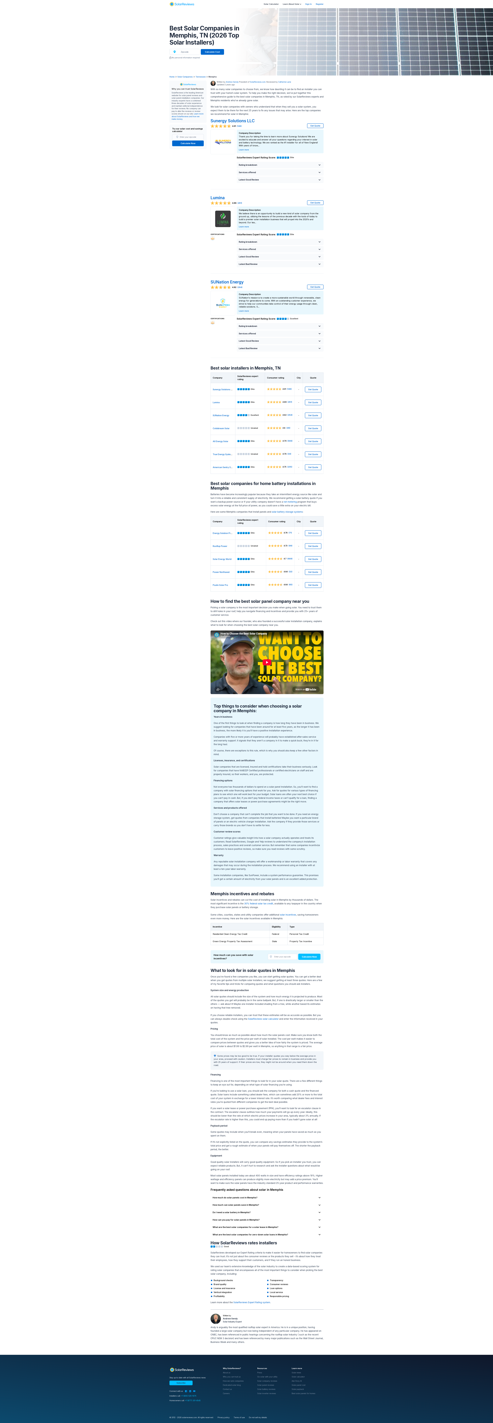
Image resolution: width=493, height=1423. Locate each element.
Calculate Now (188, 143)
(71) (290, 533)
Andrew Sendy (232, 82)
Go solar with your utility (267, 1377)
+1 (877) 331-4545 (193, 1400)
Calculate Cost (212, 52)
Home (172, 77)
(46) (288, 428)
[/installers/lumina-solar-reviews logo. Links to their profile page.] (223, 219)
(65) (290, 585)
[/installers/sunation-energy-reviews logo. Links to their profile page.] (223, 303)
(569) (289, 441)
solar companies (185, 77)
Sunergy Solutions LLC (233, 120)
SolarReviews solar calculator (263, 1019)
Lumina (218, 197)
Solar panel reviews (265, 1385)
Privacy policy (224, 1417)
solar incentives (288, 914)
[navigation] (181, 4)
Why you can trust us (232, 1377)
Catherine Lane (284, 82)
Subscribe (181, 1383)
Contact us (227, 1389)
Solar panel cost (298, 1385)
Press (259, 1372)
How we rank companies (233, 1381)
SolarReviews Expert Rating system (251, 1302)
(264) (239, 287)
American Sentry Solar (223, 467)
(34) (289, 454)
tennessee (201, 77)
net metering (290, 502)
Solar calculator (298, 1377)
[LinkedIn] (190, 1391)
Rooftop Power (220, 546)
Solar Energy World (222, 559)
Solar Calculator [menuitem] (271, 4)
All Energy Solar (220, 441)
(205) (289, 467)
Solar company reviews (267, 1381)
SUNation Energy (227, 281)
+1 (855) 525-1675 (188, 1396)
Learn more (244, 150)
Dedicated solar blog (232, 1385)
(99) (290, 546)
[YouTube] (194, 1391)
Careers (226, 1393)
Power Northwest (221, 572)
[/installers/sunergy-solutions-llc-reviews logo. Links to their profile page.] (223, 142)
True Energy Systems (223, 454)
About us (226, 1372)
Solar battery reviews (266, 1389)
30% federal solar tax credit (258, 903)
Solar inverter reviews (266, 1393)
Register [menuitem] (320, 4)
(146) (239, 126)
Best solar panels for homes (303, 1393)
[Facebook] (186, 1391)
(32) (290, 572)
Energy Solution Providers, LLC (228, 533)
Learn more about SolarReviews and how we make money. (187, 116)
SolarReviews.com (258, 82)
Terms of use (239, 1417)
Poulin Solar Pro (220, 585)
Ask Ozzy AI (297, 1381)
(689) (289, 559)
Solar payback (298, 1389)
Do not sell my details (258, 1417)
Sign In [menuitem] (308, 4)
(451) (240, 203)
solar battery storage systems (287, 512)
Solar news (296, 1372)
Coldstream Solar (221, 428)
